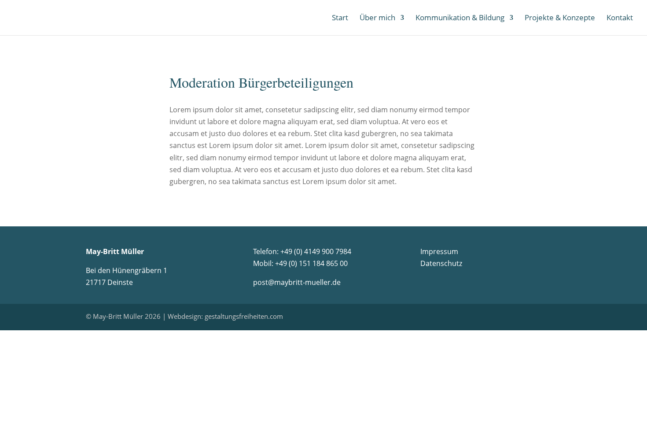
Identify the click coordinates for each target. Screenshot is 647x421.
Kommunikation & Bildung (459, 18)
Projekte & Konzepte (560, 18)
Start (340, 18)
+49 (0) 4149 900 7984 (315, 251)
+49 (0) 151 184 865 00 (311, 263)
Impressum (439, 251)
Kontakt (620, 18)
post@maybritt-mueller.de (297, 282)
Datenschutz (441, 263)
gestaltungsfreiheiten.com (244, 316)
